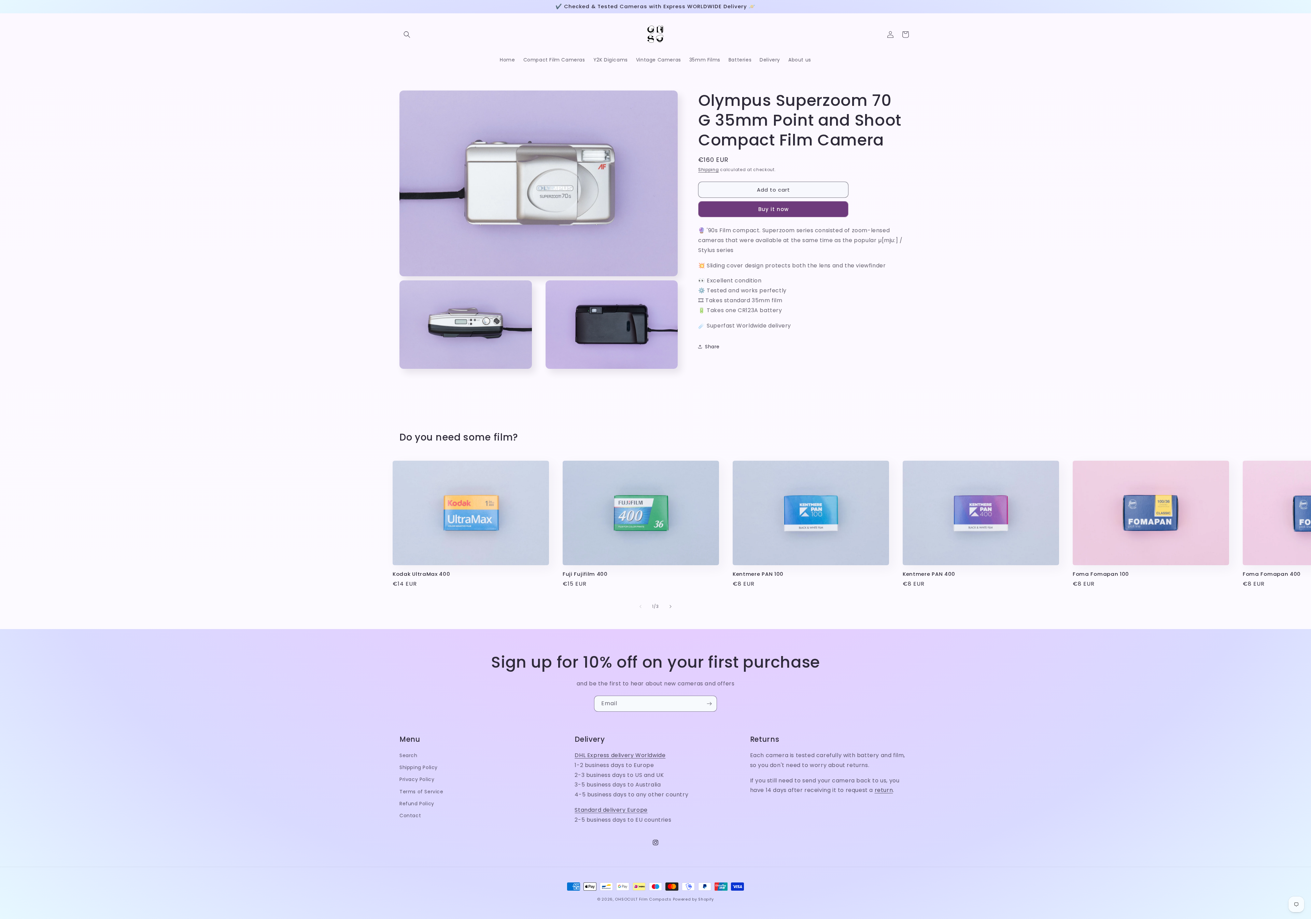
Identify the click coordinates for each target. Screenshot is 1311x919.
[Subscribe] (709, 704)
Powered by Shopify (693, 899)
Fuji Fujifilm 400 (585, 574)
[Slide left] (640, 606)
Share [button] (712, 346)
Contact (410, 815)
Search (408, 755)
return (884, 790)
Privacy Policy (416, 779)
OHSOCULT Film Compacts (643, 899)
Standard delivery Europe (611, 810)
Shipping (708, 169)
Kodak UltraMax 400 (421, 574)
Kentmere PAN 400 (929, 574)
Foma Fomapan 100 (1101, 574)
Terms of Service (421, 791)
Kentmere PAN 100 (758, 574)
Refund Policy (416, 803)
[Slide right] (670, 606)
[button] (406, 34)
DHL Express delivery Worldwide (620, 755)
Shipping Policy (418, 767)
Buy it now (773, 209)
